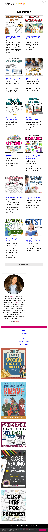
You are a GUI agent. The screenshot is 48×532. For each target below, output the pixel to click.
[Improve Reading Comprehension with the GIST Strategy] (34, 227)
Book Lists (24, 333)
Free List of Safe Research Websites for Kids (13, 79)
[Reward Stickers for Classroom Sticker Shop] (14, 143)
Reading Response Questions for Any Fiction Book (33, 197)
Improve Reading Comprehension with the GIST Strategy (33, 240)
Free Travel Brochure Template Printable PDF (12, 118)
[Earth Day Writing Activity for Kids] (14, 227)
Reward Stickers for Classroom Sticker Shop (13, 156)
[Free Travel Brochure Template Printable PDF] (14, 106)
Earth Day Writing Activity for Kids (13, 239)
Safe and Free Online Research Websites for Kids (33, 79)
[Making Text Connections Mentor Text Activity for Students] (34, 24)
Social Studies (24, 344)
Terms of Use (35, 525)
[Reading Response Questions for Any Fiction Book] (34, 184)
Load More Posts (24, 264)
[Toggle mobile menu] (45, 2)
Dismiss (42, 529)
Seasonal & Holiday (24, 341)
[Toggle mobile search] (43, 2)
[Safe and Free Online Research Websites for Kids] (34, 66)
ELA (24, 336)
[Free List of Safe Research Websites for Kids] (14, 66)
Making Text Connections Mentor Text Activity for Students (33, 37)
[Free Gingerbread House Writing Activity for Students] (14, 24)
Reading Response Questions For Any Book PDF (14, 196)
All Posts (24, 330)
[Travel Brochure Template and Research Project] (34, 106)
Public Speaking (24, 339)
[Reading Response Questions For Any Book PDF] (14, 184)
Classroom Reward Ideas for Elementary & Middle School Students (33, 157)
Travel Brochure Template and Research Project (33, 118)
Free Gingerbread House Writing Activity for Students (13, 37)
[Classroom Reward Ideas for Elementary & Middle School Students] (34, 143)
